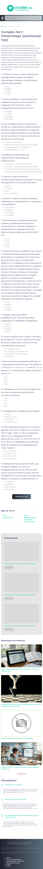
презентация (10, 417)
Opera (7, 186)
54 (6, 398)
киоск (7, 86)
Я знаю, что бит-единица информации (21, 167)
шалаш (8, 92)
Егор (7, 302)
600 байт (9, 116)
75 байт (8, 114)
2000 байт (9, 215)
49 (6, 377)
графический (11, 422)
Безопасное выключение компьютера (21, 145)
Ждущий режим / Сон (14, 150)
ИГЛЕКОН (9, 482)
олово (7, 94)
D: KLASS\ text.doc (12, 349)
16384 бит (9, 210)
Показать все (21, 774)
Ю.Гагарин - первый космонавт (18, 164)
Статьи (8, 864)
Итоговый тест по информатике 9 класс (19, 595)
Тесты (8, 866)
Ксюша (8, 305)
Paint (7, 191)
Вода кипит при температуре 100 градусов (23, 172)
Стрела (8, 329)
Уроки (8, 857)
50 (6, 379)
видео (8, 414)
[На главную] (21, 7)
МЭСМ (8, 326)
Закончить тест (21, 496)
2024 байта (10, 208)
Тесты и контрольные (13, 859)
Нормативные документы (15, 861)
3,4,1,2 (7, 238)
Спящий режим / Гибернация (17, 147)
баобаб (8, 89)
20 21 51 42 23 (10, 459)
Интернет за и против (13, 785)
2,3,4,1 (7, 244)
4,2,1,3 (7, 241)
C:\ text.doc (9, 356)
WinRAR (8, 188)
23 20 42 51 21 (10, 454)
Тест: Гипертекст (8, 516)
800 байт (9, 119)
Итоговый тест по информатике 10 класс (20, 564)
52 (6, 404)
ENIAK (7, 324)
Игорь (8, 307)
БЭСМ (7, 331)
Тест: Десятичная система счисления (30, 518)
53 (6, 401)
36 (6, 384)
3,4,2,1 (7, 246)
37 (6, 382)
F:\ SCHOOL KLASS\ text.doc (16, 351)
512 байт (8, 111)
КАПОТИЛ (9, 489)
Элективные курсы (13, 863)
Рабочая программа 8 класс (16, 799)
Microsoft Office (11, 193)
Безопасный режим (13, 142)
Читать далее (9, 567)
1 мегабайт (9, 213)
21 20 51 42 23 (10, 456)
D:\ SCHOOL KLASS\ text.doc (16, 354)
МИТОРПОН (10, 487)
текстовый (9, 419)
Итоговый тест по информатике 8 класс (19, 626)
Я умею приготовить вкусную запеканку (22, 169)
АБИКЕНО (9, 484)
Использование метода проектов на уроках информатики (22, 816)
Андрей (8, 310)
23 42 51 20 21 (10, 451)
